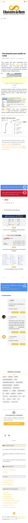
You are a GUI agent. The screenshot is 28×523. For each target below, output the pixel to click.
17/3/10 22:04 (10, 301)
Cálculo (4, 376)
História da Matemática (7, 379)
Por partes (6, 492)
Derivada (14, 390)
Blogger (23, 518)
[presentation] (15, 231)
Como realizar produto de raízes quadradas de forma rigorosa (14, 460)
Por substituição (7, 496)
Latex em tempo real (8, 480)
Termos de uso (6, 149)
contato (6, 194)
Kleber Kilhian (7, 144)
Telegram (21, 187)
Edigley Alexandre (14, 519)
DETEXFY (4, 110)
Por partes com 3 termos (9, 507)
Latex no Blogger (7, 484)
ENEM (19, 399)
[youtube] (24, 1)
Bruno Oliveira (13, 336)
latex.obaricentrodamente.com (10, 289)
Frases (14, 399)
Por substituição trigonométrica (11, 500)
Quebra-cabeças (21, 390)
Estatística (5, 396)
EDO (20, 396)
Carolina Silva (13, 316)
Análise (7, 393)
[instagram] (26, 1)
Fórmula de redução (8, 505)
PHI (3, 393)
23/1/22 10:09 (10, 338)
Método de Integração (7, 385)
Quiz (4, 399)
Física (15, 379)
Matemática (16, 385)
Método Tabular (7, 494)
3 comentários (20, 58)
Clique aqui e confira (14, 423)
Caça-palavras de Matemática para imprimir (14, 449)
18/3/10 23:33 (10, 318)
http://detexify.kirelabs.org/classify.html (12, 115)
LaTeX (6, 199)
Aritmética (19, 393)
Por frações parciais (8, 498)
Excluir (22, 312)
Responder (15, 312)
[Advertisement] (14, 36)
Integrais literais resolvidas (10, 503)
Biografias (13, 393)
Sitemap (5, 472)
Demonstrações (19, 382)
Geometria (10, 376)
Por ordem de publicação (9, 470)
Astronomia (5, 390)
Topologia (9, 399)
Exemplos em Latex (8, 482)
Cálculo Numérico (13, 396)
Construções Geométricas (8, 382)
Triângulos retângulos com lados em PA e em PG (14, 454)
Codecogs (17, 64)
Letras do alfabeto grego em (14, 269)
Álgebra (16, 376)
